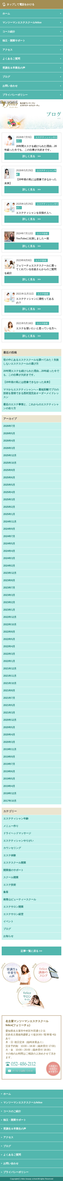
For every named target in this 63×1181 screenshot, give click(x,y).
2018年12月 (9, 793)
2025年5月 (9, 484)
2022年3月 (9, 653)
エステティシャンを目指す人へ (33, 216)
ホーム (7, 1093)
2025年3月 (9, 499)
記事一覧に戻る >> (31, 950)
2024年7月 (9, 536)
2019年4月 (9, 786)
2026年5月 (9, 433)
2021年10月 (9, 683)
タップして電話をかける (20, 4)
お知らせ (8, 936)
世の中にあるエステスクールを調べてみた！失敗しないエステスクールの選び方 (31, 361)
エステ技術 (9, 884)
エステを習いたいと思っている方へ (36, 332)
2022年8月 (9, 631)
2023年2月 (9, 602)
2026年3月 (9, 448)
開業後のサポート (13, 870)
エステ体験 (9, 855)
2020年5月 (9, 727)
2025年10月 (9, 462)
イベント (8, 921)
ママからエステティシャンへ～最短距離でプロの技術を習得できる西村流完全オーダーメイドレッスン (31, 393)
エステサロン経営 (13, 914)
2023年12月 (9, 572)
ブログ (6, 76)
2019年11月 (9, 749)
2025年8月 (9, 470)
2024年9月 (9, 528)
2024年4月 (9, 550)
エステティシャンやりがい (18, 840)
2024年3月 (9, 558)
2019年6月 (9, 771)
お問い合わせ (10, 1163)
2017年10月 (9, 800)
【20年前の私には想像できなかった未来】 (27, 382)
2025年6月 (9, 477)
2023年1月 (9, 609)
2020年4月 (9, 734)
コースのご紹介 (12, 1111)
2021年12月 (9, 668)
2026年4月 (9, 440)
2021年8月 (9, 690)
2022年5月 (9, 639)
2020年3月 (9, 741)
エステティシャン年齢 (16, 818)
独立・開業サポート (14, 1119)
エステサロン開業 (13, 906)
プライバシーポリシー (15, 94)
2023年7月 (9, 587)
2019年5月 (9, 778)
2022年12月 (9, 616)
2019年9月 (9, 756)
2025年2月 (9, 506)
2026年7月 (9, 425)
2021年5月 (9, 705)
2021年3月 (9, 712)
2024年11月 (9, 521)
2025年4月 (9, 492)
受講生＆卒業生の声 (14, 67)
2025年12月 (9, 455)
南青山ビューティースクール (19, 899)
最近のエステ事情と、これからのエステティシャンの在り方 (31, 406)
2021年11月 (9, 675)
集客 (5, 891)
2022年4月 (9, 646)
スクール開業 (10, 877)
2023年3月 (9, 595)
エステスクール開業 (14, 862)
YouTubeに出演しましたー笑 (32, 242)
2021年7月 (9, 697)
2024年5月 (9, 543)
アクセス (8, 1137)
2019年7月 (9, 763)
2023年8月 (9, 580)
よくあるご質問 (12, 1154)
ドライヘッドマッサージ (17, 833)
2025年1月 (9, 514)
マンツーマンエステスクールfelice (22, 1102)
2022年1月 (9, 661)
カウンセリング (12, 847)
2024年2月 (9, 565)
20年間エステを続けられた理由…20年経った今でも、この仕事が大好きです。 (31, 372)
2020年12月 (9, 719)
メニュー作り (10, 825)
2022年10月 (9, 624)
